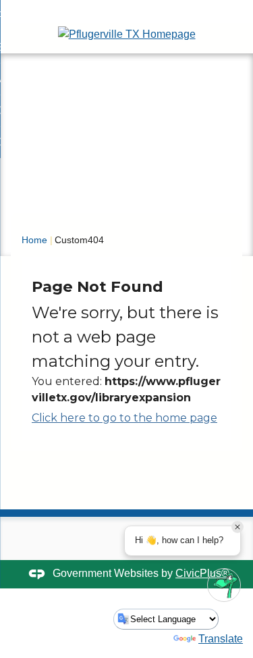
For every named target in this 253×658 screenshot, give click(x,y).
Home (34, 239)
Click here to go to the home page (124, 417)
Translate (220, 638)
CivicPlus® (202, 573)
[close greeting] (237, 527)
